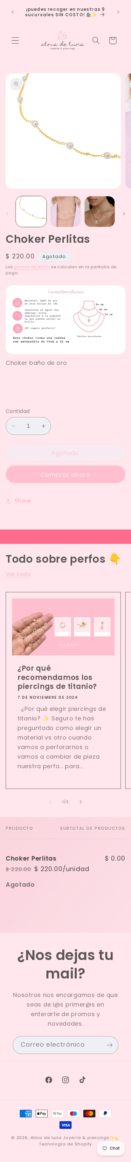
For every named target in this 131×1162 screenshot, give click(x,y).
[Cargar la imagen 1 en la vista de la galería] (31, 211)
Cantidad (18, 411)
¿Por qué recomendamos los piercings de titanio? (57, 678)
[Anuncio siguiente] (118, 12)
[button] (15, 40)
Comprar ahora (66, 475)
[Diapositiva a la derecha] (124, 213)
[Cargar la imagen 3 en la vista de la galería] (100, 211)
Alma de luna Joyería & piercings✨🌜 (75, 1138)
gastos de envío (32, 267)
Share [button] (23, 500)
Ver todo (18, 574)
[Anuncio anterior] (13, 12)
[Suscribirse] (109, 1045)
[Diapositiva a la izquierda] (7, 213)
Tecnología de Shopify (65, 1144)
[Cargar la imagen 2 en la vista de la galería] (65, 211)
